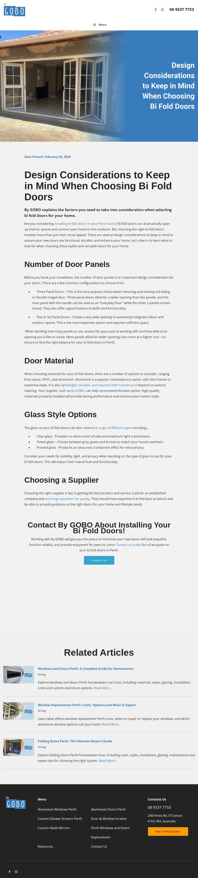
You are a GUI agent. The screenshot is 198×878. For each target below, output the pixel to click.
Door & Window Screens (109, 819)
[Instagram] (162, 9)
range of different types (115, 428)
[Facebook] (155, 9)
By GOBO (77, 391)
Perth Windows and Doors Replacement (110, 832)
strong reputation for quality (69, 499)
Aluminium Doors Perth (108, 809)
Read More (102, 688)
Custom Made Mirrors (54, 828)
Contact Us (99, 558)
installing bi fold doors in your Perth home (85, 224)
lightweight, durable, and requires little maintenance (99, 385)
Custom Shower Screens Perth (60, 819)
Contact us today (128, 545)
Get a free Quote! (160, 829)
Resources (45, 846)
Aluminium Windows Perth (57, 809)
